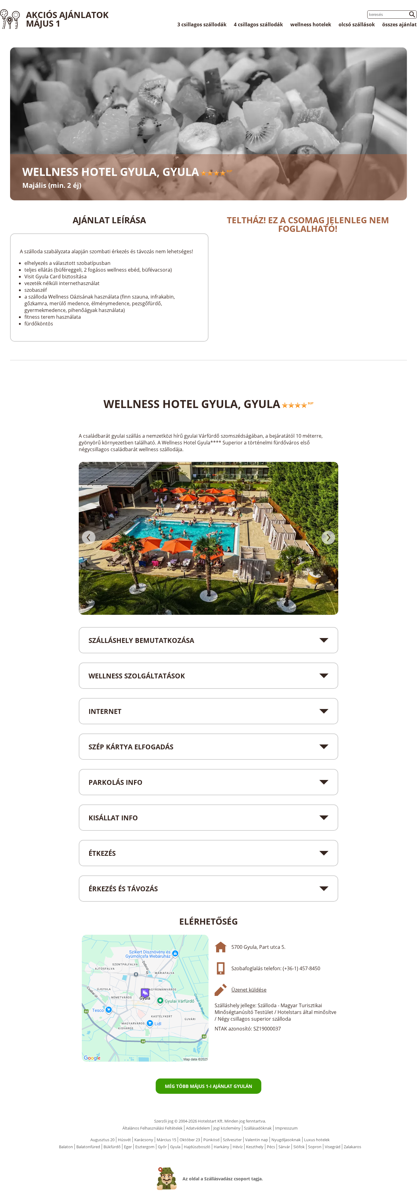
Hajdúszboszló (197, 1146)
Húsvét (124, 1139)
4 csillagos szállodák (258, 24)
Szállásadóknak (258, 1128)
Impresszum (286, 1128)
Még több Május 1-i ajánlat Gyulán (208, 1086)
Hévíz (238, 1146)
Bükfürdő (112, 1146)
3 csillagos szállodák (202, 24)
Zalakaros (352, 1146)
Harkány (221, 1146)
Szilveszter (232, 1139)
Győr (162, 1146)
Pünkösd (211, 1139)
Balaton (66, 1146)
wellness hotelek (310, 24)
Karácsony (143, 1139)
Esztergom (144, 1146)
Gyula (175, 1146)
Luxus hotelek (317, 1139)
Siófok (299, 1146)
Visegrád (332, 1146)
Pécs (271, 1146)
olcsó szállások (357, 24)
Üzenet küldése (249, 989)
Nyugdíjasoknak (286, 1139)
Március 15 (166, 1139)
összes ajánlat (399, 24)
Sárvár (284, 1146)
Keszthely (254, 1146)
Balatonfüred (88, 1146)
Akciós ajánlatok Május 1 (67, 19)
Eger (128, 1146)
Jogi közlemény (227, 1128)
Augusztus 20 (102, 1139)
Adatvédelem (198, 1128)
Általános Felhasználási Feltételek (152, 1128)
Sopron (314, 1146)
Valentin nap (256, 1139)
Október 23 (189, 1139)
